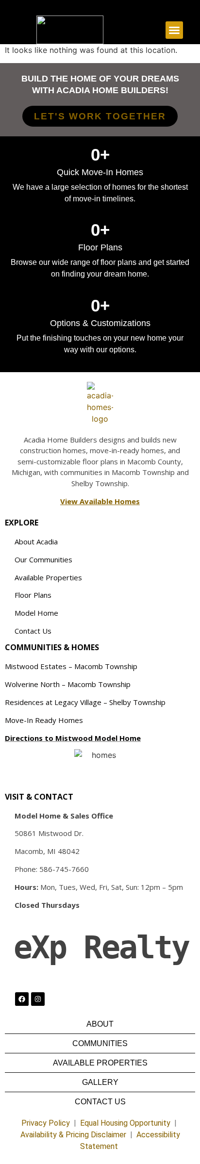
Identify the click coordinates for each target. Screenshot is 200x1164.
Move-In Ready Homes (44, 720)
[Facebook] (22, 999)
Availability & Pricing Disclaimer (73, 1134)
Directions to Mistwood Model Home (73, 738)
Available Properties (48, 577)
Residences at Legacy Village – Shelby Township (85, 702)
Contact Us (33, 631)
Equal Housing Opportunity (125, 1123)
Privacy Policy (45, 1123)
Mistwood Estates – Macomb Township (71, 666)
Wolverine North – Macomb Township (68, 684)
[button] (174, 30)
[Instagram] (38, 999)
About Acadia (36, 541)
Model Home (36, 613)
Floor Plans (33, 595)
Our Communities (43, 559)
